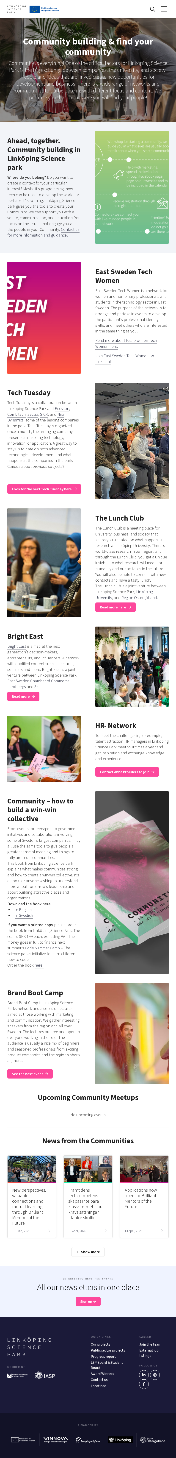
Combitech (16, 414)
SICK (44, 414)
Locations (98, 1385)
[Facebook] (143, 1384)
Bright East (16, 646)
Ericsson (62, 409)
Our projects (100, 1344)
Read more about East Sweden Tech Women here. (126, 343)
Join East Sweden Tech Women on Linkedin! (124, 359)
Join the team (150, 1344)
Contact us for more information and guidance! (43, 232)
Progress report (103, 1356)
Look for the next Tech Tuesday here (42, 489)
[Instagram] (155, 1375)
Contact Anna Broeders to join (124, 772)
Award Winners (102, 1373)
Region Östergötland (139, 598)
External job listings (149, 1353)
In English (23, 910)
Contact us (99, 1379)
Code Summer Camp (42, 948)
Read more (21, 696)
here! (39, 965)
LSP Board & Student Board (107, 1365)
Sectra (33, 414)
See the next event (27, 1073)
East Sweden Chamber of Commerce (38, 681)
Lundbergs (16, 687)
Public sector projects (108, 1350)
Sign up (86, 1301)
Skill (37, 687)
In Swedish (24, 915)
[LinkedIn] (143, 1375)
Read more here (113, 607)
